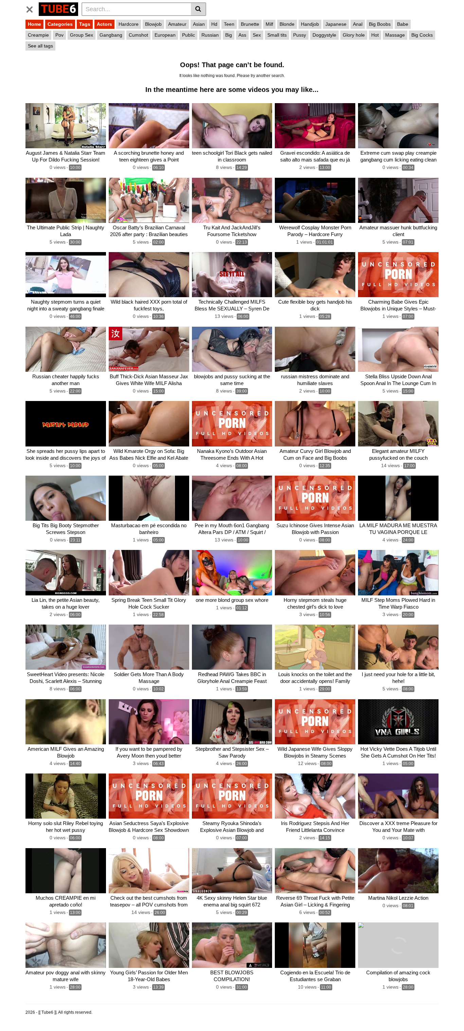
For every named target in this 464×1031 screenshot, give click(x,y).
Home (34, 24)
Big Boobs (380, 24)
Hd (214, 24)
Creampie (38, 35)
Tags (84, 24)
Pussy (299, 35)
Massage (395, 35)
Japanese (335, 24)
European (165, 35)
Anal (357, 24)
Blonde (287, 24)
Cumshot (138, 35)
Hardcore (129, 24)
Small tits (277, 35)
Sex (257, 35)
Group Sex (81, 35)
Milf (269, 24)
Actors (104, 24)
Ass (242, 35)
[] (198, 9)
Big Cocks (422, 35)
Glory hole (354, 35)
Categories (60, 24)
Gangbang (111, 35)
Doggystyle (324, 35)
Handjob (310, 24)
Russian (210, 35)
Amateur (177, 24)
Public (188, 35)
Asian (199, 24)
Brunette (250, 24)
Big (228, 35)
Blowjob (153, 24)
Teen (229, 24)
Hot (375, 35)
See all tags (40, 46)
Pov (59, 35)
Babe (402, 24)
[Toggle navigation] (32, 8)
